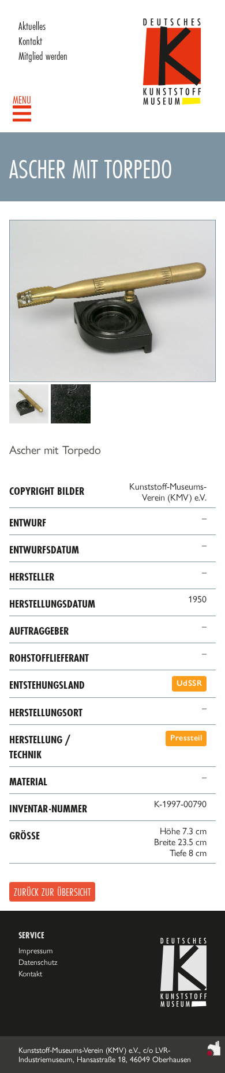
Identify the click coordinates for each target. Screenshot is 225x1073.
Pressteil (186, 738)
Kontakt (30, 40)
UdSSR (189, 683)
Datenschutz (38, 962)
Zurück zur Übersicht (52, 891)
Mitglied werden (43, 55)
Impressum (35, 950)
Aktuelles (32, 25)
